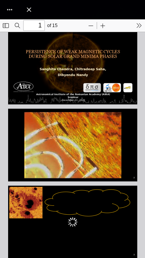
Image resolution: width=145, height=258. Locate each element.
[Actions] (9, 9)
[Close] (29, 9)
